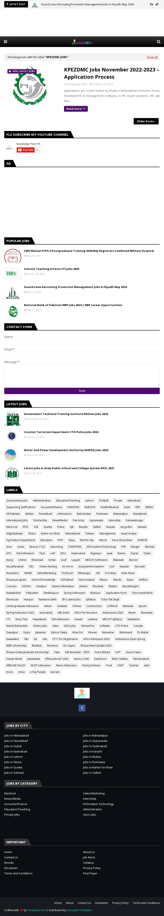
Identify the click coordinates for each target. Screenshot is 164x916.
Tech (42, 553)
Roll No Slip (87, 540)
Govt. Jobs (89, 814)
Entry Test (21, 619)
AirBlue (143, 579)
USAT (120, 665)
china (21, 672)
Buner (132, 612)
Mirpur (104, 579)
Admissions (64, 514)
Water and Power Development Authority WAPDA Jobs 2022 (66, 450)
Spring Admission (74, 593)
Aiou (9, 546)
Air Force (67, 566)
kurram (55, 672)
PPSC (26, 527)
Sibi (26, 639)
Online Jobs (40, 626)
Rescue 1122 (37, 546)
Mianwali (118, 560)
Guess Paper (133, 652)
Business (52, 645)
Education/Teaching (68, 500)
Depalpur (12, 632)
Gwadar (124, 566)
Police (60, 527)
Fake (57, 652)
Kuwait (78, 619)
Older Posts (145, 121)
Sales (55, 626)
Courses (11, 586)
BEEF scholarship (16, 645)
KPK (137, 507)
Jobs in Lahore (13, 757)
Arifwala (105, 626)
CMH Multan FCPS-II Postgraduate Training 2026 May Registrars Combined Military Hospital (89, 251)
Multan (29, 514)
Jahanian (40, 632)
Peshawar (102, 514)
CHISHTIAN (74, 546)
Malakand (133, 619)
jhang (9, 560)
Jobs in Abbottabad (16, 735)
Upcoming (56, 546)
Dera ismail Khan (142, 593)
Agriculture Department (20, 540)
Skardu (117, 579)
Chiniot (76, 606)
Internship (89, 799)
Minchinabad (141, 659)
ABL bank (63, 612)
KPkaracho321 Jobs (57, 659)
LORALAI (112, 606)
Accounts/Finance (51, 507)
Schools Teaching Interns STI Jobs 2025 (51, 269)
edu (44, 639)
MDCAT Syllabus (112, 619)
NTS (8, 553)
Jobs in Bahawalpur (95, 735)
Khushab (98, 586)
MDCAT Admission (96, 560)
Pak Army (78, 520)
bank (127, 507)
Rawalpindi (139, 514)
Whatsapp (84, 573)
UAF (52, 553)
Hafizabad (67, 579)
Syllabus (91, 599)
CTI (8, 619)
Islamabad (133, 500)
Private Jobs (12, 814)
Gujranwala (96, 520)
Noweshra (12, 573)
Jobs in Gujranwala (95, 741)
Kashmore (100, 659)
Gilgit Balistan (14, 533)
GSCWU (26, 586)
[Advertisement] (82, 22)
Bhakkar (37, 645)
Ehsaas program (16, 579)
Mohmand (126, 632)
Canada (138, 626)
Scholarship (40, 520)
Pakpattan (32, 593)
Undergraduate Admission (22, 606)
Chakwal (62, 606)
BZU (63, 553)
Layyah (76, 560)
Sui (35, 639)
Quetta (48, 527)
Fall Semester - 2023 (77, 652)
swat (109, 553)
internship (114, 520)
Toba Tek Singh (110, 599)
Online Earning (48, 566)
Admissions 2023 (112, 612)
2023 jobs (70, 626)
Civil (111, 566)
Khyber (113, 586)
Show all (152, 57)
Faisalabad (45, 514)
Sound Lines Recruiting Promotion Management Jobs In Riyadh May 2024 (87, 4)
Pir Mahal (142, 632)
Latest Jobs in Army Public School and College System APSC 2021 (69, 468)
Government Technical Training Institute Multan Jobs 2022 (66, 414)
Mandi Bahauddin (17, 626)
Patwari (89, 533)
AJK (72, 527)
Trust (109, 665)
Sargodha (126, 527)
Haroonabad (86, 579)
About (69, 903)
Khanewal (37, 560)
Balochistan (84, 514)
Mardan (149, 546)
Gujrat (134, 553)
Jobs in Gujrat (13, 746)
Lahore (89, 500)
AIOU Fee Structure (85, 612)
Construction (94, 606)
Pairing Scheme (91, 665)
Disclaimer (11, 868)
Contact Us (11, 857)
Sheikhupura (51, 593)
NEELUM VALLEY (15, 665)
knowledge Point (77, 84)
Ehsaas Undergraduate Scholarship (27, 652)
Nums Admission (66, 665)
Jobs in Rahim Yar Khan (98, 767)
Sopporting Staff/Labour (21, 507)
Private (118, 500)
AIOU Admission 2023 (96, 639)
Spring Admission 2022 (20, 612)
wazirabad (46, 612)
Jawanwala (33, 659)
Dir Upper (69, 645)
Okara (32, 533)
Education (46, 540)
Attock (103, 540)
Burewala (146, 612)
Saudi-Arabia (128, 533)
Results (83, 527)
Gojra (26, 632)
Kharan (92, 632)
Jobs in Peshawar (94, 762)
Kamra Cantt (81, 659)
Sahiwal (141, 527)
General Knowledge (43, 579)
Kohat (52, 560)
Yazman (134, 665)
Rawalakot (12, 639)
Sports (142, 606)
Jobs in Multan (92, 757)
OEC (31, 566)
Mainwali (128, 606)
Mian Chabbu (120, 659)
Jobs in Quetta (13, 767)
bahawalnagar (134, 520)
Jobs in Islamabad (15, 751)
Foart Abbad (102, 652)
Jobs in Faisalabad (16, 741)
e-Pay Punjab (37, 672)
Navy (72, 540)
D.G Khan (110, 573)
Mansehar (108, 632)
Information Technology (98, 804)
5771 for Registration (65, 639)
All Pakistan (13, 514)
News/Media (60, 520)
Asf (98, 573)
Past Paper (90, 873)
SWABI (28, 573)
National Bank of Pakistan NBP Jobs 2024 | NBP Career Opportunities (73, 305)
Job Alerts (89, 857)
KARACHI (90, 507)
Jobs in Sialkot (92, 773)
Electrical (10, 793)
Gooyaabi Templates (79, 910)
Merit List (11, 527)
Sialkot (97, 527)
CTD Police (121, 626)
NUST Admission (41, 665)
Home (8, 852)
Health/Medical (110, 507)
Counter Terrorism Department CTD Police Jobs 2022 (61, 432)
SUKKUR (142, 540)
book (9, 672)
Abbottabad (72, 533)
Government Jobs (17, 500)
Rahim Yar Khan (50, 533)
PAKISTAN (73, 507)
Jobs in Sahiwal (14, 773)
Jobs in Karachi (92, 751)
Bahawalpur (120, 514)
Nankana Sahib (48, 599)
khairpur (95, 593)
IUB (36, 527)
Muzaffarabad (14, 566)
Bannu (121, 553)
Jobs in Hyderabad (95, 746)
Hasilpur (41, 586)
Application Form (116, 593)
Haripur (28, 599)
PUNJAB (103, 500)
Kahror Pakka (59, 632)
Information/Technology (101, 546)
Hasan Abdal (14, 659)
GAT (117, 652)
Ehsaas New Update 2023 (96, 645)
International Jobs (17, 520)
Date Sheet (128, 573)
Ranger (135, 546)
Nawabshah (13, 593)
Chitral (22, 560)
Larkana (92, 619)
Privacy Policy (92, 868)
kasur (130, 579)
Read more (74, 109)
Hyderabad (78, 553)
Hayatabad (39, 619)
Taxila (147, 553)
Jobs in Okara (13, 762)
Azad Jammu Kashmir (91, 566)
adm (146, 665)
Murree (133, 560)
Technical (67, 573)
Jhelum (83, 586)
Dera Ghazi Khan (122, 540)
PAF (123, 546)
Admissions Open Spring (130, 639)
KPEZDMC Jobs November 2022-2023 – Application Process (111, 73)
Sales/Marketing (46, 573)
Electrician (12, 599)
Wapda (110, 527)
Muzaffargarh (131, 586)
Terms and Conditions (18, 873)
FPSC (60, 540)
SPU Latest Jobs (71, 599)
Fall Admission (25, 553)
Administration (42, 500)
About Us (89, 852)
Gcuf (63, 560)
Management (108, 533)
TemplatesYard (36, 910)
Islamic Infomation (63, 586)
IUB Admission (60, 619)
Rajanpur (96, 553)
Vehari (48, 606)
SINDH (149, 507)
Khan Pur (77, 632)
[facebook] (82, 708)
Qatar (20, 546)
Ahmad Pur (88, 626)
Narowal (140, 566)
